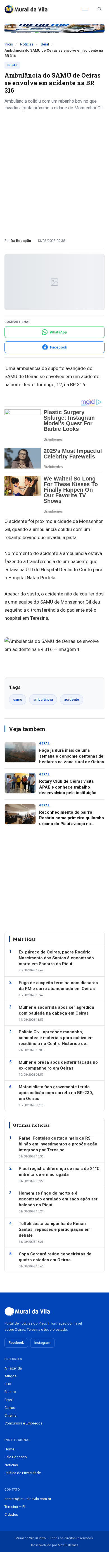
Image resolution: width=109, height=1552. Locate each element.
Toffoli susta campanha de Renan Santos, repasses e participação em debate (55, 1229)
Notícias (27, 44)
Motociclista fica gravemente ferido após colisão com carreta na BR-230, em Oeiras (56, 1092)
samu (17, 699)
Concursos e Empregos (23, 1423)
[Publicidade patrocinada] (54, 28)
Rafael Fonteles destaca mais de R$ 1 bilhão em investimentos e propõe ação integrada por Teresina (58, 1144)
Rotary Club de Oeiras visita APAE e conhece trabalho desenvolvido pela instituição (67, 787)
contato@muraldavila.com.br (27, 1499)
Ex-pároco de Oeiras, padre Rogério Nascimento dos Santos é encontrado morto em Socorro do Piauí (56, 958)
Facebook (16, 1343)
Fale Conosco (15, 1457)
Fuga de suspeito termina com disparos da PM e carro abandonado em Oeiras (58, 985)
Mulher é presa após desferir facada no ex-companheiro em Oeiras (58, 1065)
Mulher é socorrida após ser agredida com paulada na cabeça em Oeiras (56, 1010)
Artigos (10, 1376)
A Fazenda (13, 1368)
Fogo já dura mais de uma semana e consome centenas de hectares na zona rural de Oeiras (71, 756)
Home (9, 1449)
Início (8, 44)
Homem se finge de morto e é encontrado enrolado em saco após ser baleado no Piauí (58, 1199)
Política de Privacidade (22, 1473)
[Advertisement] (54, 172)
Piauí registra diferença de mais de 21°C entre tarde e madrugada (59, 1171)
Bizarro (10, 1392)
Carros (9, 1408)
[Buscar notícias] (99, 9)
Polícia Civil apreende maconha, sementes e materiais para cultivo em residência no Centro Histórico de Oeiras (56, 1038)
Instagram (42, 1343)
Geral (45, 44)
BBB (7, 1384)
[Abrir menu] (85, 9)
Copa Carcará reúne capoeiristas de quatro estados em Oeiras (55, 1256)
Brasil (8, 1400)
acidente (71, 699)
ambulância (43, 699)
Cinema (10, 1415)
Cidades (11, 1514)
